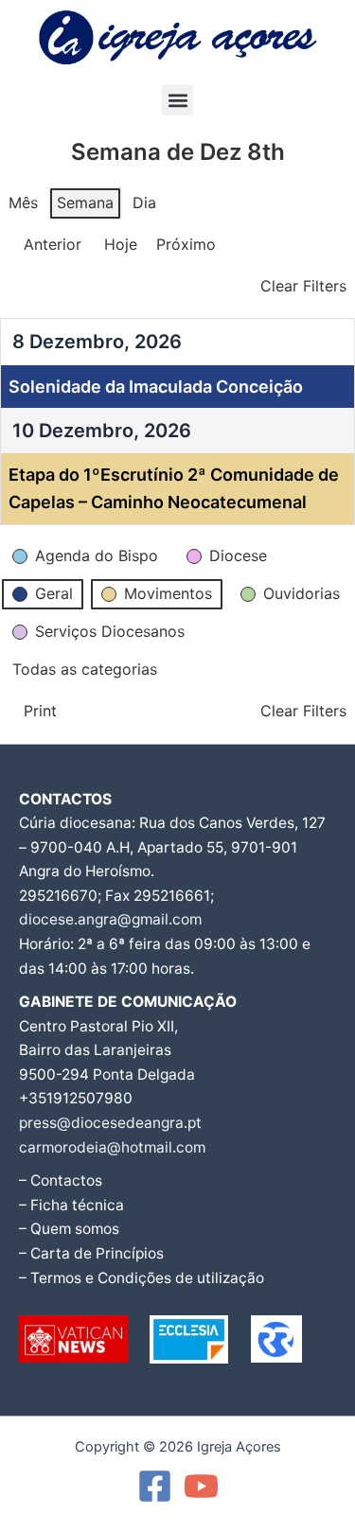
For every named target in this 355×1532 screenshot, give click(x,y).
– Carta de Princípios (91, 1253)
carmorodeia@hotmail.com (112, 1147)
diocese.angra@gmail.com (110, 919)
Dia (144, 202)
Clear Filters (303, 285)
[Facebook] (154, 1486)
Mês (23, 202)
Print (32, 715)
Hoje (120, 244)
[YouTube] (201, 1486)
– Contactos (60, 1180)
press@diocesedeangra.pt (110, 1123)
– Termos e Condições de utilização (141, 1278)
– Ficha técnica (71, 1205)
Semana (85, 202)
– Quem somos (69, 1229)
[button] (177, 99)
